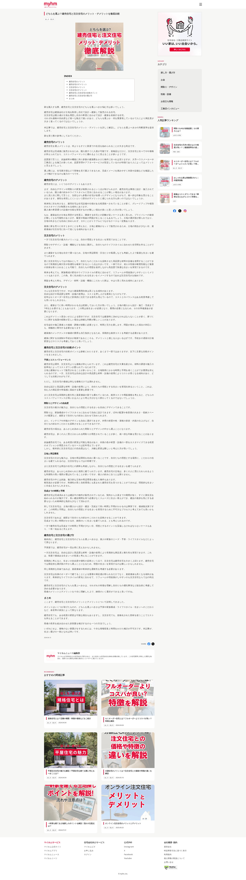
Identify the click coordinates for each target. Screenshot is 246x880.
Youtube (128, 858)
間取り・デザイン (169, 87)
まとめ (71, 98)
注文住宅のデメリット (78, 90)
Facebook (128, 854)
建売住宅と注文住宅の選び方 (80, 95)
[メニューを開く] (200, 4)
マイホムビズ (89, 846)
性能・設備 (166, 94)
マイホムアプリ (50, 850)
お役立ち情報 (167, 101)
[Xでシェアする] (153, 643)
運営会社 (168, 846)
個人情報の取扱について (174, 858)
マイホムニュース (51, 854)
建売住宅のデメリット (78, 84)
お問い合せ (168, 862)
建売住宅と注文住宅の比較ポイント (83, 93)
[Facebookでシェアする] (148, 643)
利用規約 (168, 854)
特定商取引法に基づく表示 (175, 850)
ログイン (88, 854)
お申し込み (89, 850)
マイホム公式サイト (52, 846)
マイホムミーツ (50, 858)
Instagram (129, 846)
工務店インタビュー (170, 108)
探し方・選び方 (49, 19)
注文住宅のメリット (77, 87)
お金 (163, 79)
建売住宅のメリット (77, 81)
